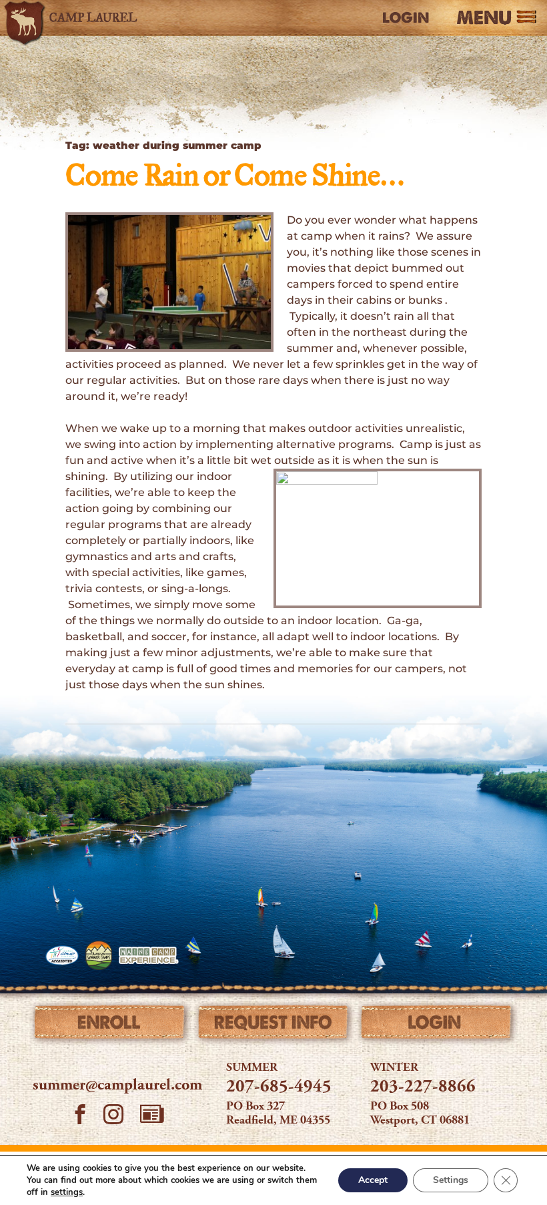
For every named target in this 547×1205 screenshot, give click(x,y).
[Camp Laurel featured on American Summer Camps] (98, 955)
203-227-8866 (423, 1087)
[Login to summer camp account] (436, 1025)
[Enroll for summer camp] (110, 1025)
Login (405, 18)
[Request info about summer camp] (274, 1025)
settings (67, 1192)
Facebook (80, 1116)
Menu (484, 18)
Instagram (113, 1116)
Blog (152, 1114)
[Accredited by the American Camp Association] (62, 955)
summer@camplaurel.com (117, 1086)
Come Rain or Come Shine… (234, 177)
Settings (450, 1180)
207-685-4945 (279, 1087)
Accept (373, 1180)
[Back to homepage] (82, 18)
